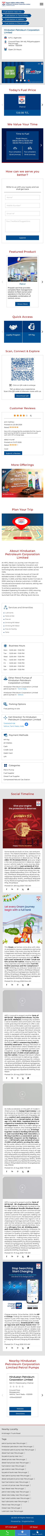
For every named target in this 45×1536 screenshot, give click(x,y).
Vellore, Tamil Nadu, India (14, 726)
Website (20, 1409)
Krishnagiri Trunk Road (11, 1433)
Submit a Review (13, 453)
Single (28, 1521)
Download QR (22, 396)
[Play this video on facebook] (22, 1002)
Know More (23, 304)
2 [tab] (20, 80)
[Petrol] (22, 269)
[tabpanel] (22, 72)
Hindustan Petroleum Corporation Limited (21, 1378)
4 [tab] (28, 80)
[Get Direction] (26, 725)
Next (41, 104)
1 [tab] (16, 80)
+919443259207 (15, 1397)
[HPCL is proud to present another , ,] (22, 1001)
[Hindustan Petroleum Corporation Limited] (16, 6)
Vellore (20, 695)
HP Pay (31, 335)
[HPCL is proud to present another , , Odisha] (22, 1188)
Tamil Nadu (22, 689)
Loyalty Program (13, 335)
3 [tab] (24, 80)
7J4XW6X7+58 (9, 723)
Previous (3, 104)
